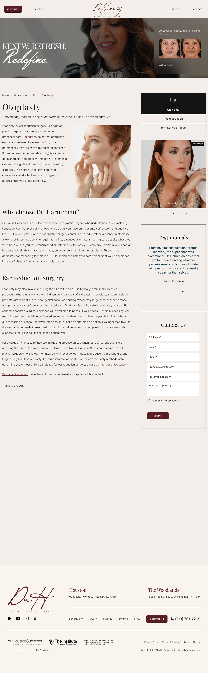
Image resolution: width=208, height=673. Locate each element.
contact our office (107, 364)
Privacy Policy (151, 642)
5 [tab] (186, 213)
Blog (137, 619)
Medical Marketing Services (22, 650)
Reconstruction (173, 118)
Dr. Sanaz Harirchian (15, 374)
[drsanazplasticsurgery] (27, 618)
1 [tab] (161, 213)
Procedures (20, 95)
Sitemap (196, 642)
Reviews (123, 619)
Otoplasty (173, 109)
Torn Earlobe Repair (173, 127)
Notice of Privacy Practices (175, 642)
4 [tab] (179, 213)
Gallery (107, 619)
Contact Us (157, 619)
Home (5, 95)
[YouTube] (18, 618)
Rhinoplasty (173, 203)
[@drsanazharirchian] (35, 618)
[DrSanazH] (9, 618)
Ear (34, 95)
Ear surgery (30, 136)
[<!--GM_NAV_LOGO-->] (108, 9)
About (93, 619)
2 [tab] (167, 213)
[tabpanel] (173, 174)
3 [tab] (173, 213)
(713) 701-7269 (187, 619)
